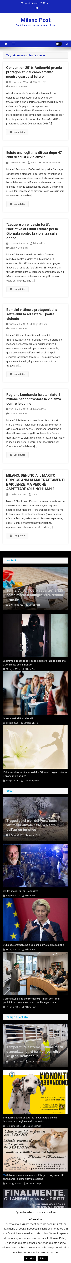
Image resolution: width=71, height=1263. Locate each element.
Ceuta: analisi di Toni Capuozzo (20, 891)
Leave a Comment (18, 86)
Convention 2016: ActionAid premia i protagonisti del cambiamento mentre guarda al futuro (35, 72)
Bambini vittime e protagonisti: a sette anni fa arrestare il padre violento (31, 314)
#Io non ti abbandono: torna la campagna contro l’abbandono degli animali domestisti (30, 1119)
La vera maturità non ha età (18, 718)
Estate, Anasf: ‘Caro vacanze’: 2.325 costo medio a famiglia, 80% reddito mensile (34, 594)
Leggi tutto (19, 132)
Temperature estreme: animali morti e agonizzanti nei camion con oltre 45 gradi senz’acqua (34, 1051)
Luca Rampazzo (31, 780)
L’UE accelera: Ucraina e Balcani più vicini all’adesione (33, 945)
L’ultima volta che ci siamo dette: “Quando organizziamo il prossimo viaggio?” (35, 774)
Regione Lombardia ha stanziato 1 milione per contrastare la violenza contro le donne (33, 399)
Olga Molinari (40, 324)
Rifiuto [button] (43, 1258)
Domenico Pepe (33, 1126)
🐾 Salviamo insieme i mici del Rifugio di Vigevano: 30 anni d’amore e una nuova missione (33, 1177)
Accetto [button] (30, 1258)
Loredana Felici (31, 723)
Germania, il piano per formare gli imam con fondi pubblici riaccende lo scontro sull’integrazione (31, 1000)
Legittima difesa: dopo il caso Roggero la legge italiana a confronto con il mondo (34, 662)
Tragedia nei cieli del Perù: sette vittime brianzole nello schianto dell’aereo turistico (31, 825)
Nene (33, 162)
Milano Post (35, 20)
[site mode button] (58, 44)
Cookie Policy (58, 1238)
